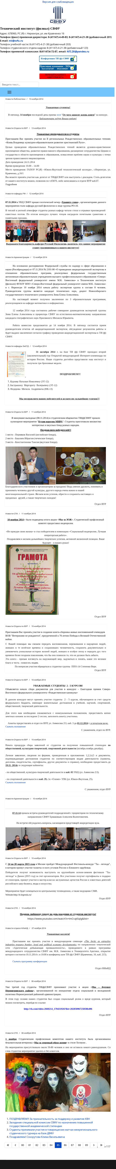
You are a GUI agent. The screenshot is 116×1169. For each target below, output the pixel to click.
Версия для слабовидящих (58, 1)
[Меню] (9, 92)
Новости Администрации (17, 257)
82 (36, 1145)
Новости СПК (11, 513)
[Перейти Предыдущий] (15, 1145)
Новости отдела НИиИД (16, 928)
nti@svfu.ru (16, 40)
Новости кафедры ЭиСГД (17, 346)
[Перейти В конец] (101, 1145)
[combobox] (19, 84)
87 (72, 1145)
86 (65, 1145)
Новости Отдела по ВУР (16, 128)
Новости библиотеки (15, 99)
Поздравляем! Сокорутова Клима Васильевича (37, 1137)
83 (44, 1145)
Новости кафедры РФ (15, 193)
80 (22, 1145)
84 (51, 1145)
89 (86, 1145)
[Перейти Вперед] (93, 1145)
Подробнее (11, 184)
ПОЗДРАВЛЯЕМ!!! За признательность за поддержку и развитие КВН (49, 1118)
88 (79, 1145)
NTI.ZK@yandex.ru (78, 51)
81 (29, 1145)
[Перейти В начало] (8, 1145)
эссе (59, 115)
